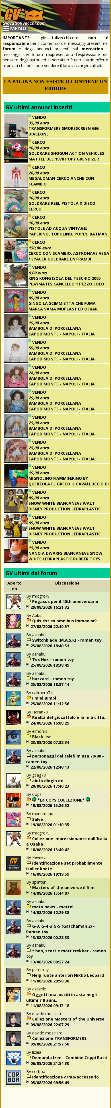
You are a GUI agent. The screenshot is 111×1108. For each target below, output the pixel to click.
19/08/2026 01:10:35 (49, 824)
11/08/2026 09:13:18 (49, 1005)
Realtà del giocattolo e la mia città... (70, 717)
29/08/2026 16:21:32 (49, 607)
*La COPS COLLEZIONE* (61, 800)
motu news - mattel (52, 906)
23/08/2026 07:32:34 (49, 742)
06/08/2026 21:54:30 (49, 1063)
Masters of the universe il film (63, 887)
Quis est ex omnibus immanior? (64, 620)
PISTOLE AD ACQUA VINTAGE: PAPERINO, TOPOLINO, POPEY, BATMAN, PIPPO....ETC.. (68, 234)
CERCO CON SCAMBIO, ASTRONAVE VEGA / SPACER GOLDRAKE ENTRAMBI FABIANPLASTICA (68, 259)
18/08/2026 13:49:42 (49, 849)
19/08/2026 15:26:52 (49, 805)
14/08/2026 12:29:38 (49, 912)
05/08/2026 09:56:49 (49, 1082)
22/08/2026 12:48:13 (49, 767)
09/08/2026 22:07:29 (49, 1024)
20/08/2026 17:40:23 (49, 786)
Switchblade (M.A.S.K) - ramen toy (67, 640)
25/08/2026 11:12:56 (49, 703)
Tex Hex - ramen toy (53, 659)
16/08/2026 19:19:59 (49, 874)
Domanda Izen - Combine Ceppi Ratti (69, 1057)
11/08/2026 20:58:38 (49, 981)
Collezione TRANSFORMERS (59, 1038)
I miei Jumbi (44, 698)
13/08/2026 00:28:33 (49, 937)
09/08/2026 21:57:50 (49, 1044)
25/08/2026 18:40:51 (49, 645)
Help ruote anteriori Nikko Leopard (68, 975)
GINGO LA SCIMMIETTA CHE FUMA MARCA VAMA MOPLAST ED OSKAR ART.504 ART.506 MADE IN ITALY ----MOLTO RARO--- (53, 312)
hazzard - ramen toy (53, 678)
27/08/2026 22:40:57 (49, 626)
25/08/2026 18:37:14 (49, 684)
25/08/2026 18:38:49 (49, 665)
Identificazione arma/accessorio (65, 1077)
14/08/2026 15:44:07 (49, 893)
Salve (37, 819)
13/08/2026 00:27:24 (49, 962)
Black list (41, 736)
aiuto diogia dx (47, 780)
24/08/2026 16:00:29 (49, 723)
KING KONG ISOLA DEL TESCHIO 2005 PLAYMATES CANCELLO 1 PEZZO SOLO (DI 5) (66, 284)
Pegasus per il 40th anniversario (65, 601)
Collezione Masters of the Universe (68, 1019)
